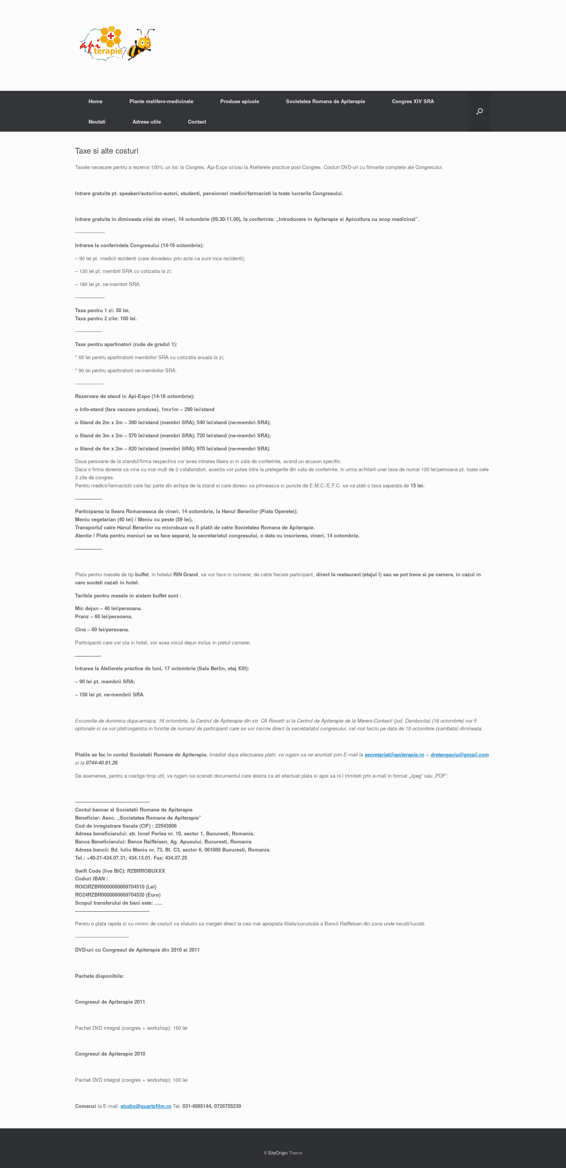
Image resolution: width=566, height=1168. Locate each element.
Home (95, 101)
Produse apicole (239, 101)
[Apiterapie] (117, 45)
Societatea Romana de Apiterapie (325, 101)
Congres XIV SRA (413, 101)
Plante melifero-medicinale (161, 101)
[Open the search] (479, 111)
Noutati (97, 121)
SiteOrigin (278, 1153)
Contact (197, 121)
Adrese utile (146, 121)
